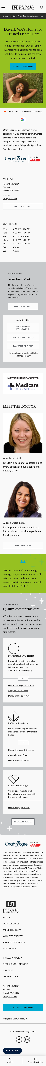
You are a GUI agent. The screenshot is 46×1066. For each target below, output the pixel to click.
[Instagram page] (27, 1039)
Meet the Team (23, 545)
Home (6, 917)
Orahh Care (10, 976)
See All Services (23, 821)
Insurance (9, 948)
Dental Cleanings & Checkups (21, 685)
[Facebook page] (19, 1039)
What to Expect (23, 306)
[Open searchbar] (42, 7)
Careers (8, 970)
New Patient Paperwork (23, 327)
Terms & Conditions (15, 964)
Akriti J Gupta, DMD (14, 522)
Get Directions (23, 206)
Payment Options (23, 346)
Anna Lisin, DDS (12, 458)
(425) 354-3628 (10, 198)
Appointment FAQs (23, 337)
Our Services (11, 923)
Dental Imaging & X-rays (19, 695)
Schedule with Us (23, 66)
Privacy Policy (12, 958)
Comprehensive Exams (18, 690)
